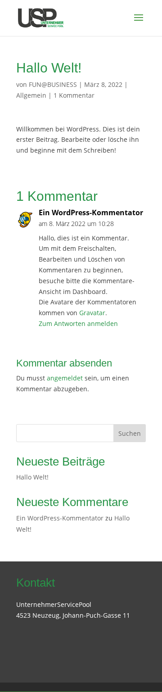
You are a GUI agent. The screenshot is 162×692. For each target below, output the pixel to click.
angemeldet (65, 378)
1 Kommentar (74, 95)
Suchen (129, 433)
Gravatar (92, 312)
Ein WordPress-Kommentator (91, 212)
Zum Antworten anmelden (78, 323)
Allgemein (31, 95)
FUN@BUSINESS (53, 84)
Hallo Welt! (32, 477)
